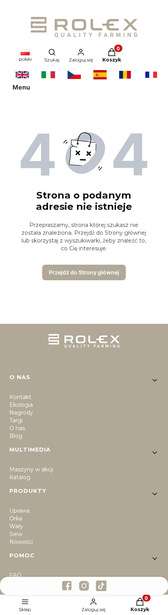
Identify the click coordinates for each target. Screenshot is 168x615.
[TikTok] (101, 586)
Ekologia (21, 404)
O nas (17, 428)
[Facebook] (67, 586)
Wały (16, 526)
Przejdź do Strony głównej (84, 272)
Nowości (21, 541)
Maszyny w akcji (31, 469)
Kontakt (20, 397)
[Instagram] (84, 586)
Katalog (19, 477)
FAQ (15, 575)
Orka (15, 518)
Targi (16, 420)
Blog (15, 435)
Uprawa (19, 510)
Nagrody (21, 412)
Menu (21, 87)
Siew (15, 534)
